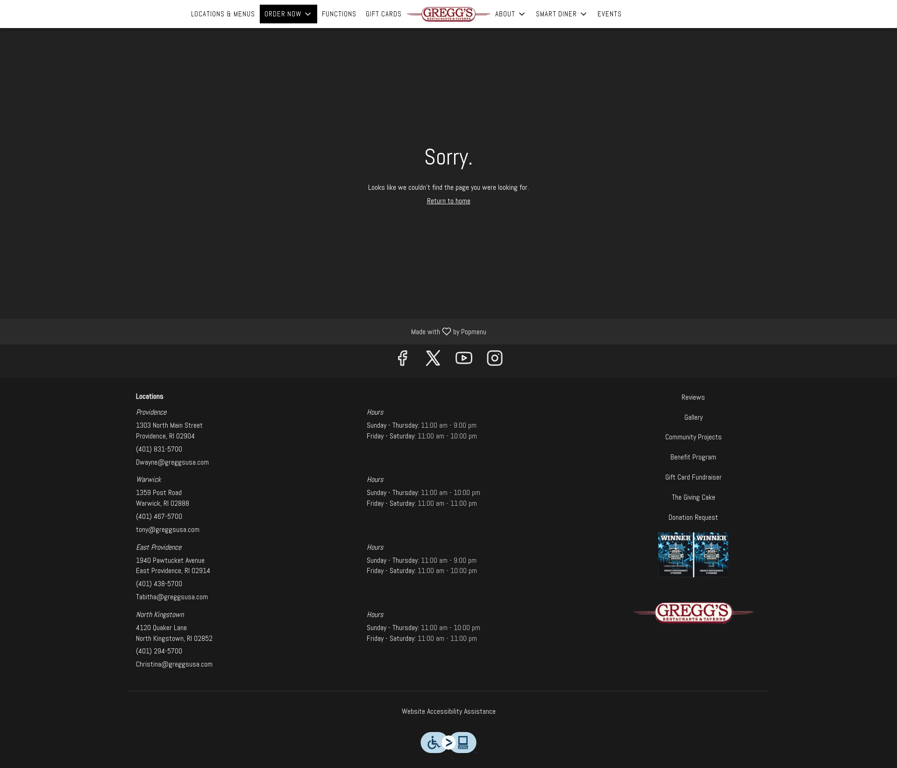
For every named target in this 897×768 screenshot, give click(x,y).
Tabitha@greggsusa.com (172, 597)
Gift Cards (384, 13)
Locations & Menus (223, 13)
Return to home (448, 201)
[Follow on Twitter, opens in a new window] (433, 361)
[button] (288, 14)
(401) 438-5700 (159, 584)
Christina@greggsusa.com (174, 664)
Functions (339, 13)
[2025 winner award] (693, 554)
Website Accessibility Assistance (449, 711)
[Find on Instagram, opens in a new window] (494, 361)
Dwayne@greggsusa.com (172, 462)
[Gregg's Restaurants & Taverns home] (448, 14)
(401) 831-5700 (159, 449)
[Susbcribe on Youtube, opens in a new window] (464, 361)
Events (610, 13)
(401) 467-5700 (159, 516)
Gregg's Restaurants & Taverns (694, 612)
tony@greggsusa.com (167, 529)
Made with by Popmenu (246, 331)
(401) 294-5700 (159, 651)
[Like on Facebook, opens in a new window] (402, 361)
